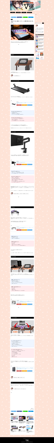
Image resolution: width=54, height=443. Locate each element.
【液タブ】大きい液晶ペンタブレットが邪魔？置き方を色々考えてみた (40, 36)
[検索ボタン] (43, 23)
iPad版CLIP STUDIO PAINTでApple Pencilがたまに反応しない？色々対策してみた (22, 422)
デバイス (24, 12)
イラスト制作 (18, 12)
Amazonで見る (24, 164)
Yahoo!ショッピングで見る (30, 164)
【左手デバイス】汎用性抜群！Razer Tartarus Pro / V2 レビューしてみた (40, 49)
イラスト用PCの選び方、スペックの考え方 (14, 431)
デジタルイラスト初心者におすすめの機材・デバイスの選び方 (14, 421)
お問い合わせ (29, 12)
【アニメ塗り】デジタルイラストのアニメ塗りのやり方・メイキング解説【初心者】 (40, 43)
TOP (12, 12)
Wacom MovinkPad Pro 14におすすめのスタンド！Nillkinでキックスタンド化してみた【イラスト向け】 (30, 422)
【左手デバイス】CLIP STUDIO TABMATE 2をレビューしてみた (30, 432)
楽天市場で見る (19, 164)
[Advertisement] (22, 48)
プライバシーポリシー (28, 438)
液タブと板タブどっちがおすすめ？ (22, 431)
